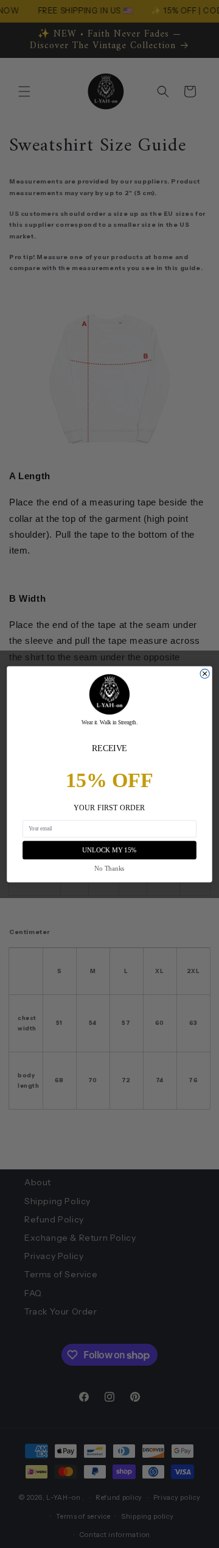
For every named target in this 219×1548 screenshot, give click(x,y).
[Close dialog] (204, 673)
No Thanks (109, 867)
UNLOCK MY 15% (109, 850)
